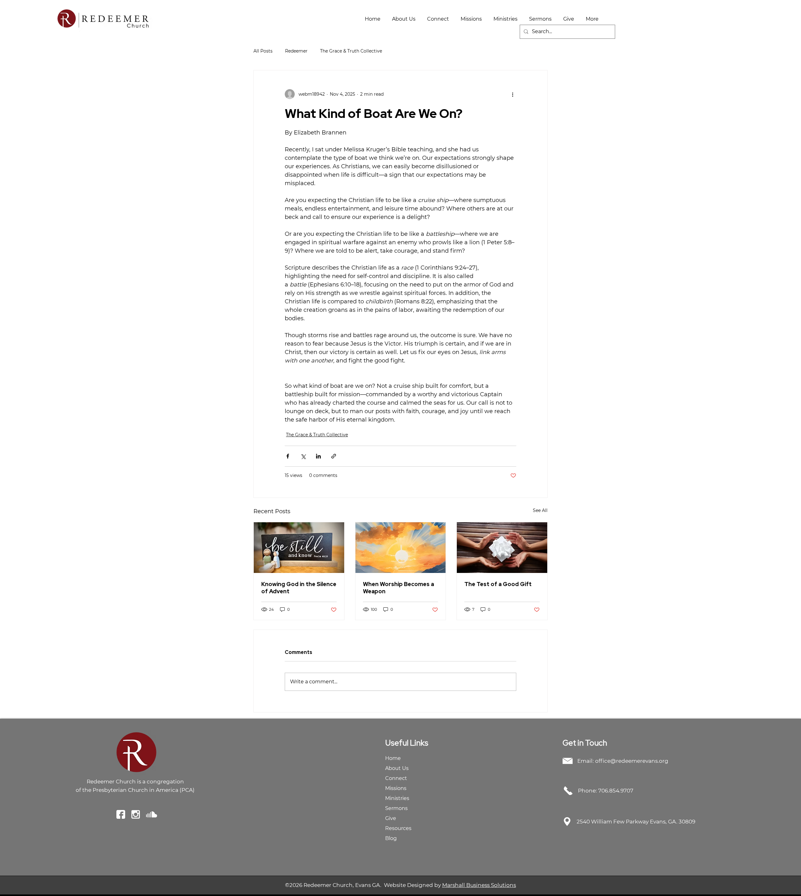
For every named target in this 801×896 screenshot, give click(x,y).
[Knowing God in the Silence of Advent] (299, 547)
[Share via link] (334, 456)
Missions (395, 788)
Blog (391, 838)
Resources (398, 828)
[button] (403, 19)
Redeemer (296, 51)
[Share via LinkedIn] (318, 456)
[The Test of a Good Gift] (502, 547)
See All (540, 510)
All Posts (263, 51)
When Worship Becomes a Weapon (398, 587)
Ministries (397, 798)
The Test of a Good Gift (498, 584)
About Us (397, 768)
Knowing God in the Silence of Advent (298, 587)
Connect (396, 778)
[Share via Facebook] (288, 456)
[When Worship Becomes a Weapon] (400, 547)
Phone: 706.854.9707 (605, 790)
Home (393, 758)
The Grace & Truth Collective (351, 51)
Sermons (396, 808)
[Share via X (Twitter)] (303, 456)
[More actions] (512, 94)
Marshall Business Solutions (479, 885)
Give (390, 818)
